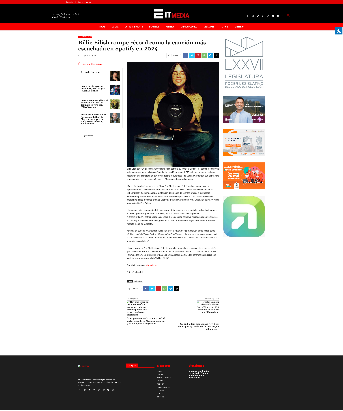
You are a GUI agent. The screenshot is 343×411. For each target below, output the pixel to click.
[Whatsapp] (282, 16)
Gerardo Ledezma (90, 72)
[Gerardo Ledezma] (115, 76)
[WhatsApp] (204, 55)
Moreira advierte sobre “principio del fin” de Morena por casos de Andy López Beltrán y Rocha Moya (93, 119)
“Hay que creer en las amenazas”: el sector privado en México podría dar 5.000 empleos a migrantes (146, 321)
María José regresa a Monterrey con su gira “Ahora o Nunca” (93, 88)
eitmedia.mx (152, 265)
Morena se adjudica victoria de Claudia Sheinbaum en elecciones (199, 374)
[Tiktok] (267, 16)
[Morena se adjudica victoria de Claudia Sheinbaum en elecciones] (214, 372)
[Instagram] (253, 16)
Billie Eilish (138, 281)
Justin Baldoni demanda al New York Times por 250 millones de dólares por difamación (198, 326)
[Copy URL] (216, 55)
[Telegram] (277, 16)
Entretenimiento (85, 37)
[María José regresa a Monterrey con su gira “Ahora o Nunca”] (115, 90)
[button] (288, 15)
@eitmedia (88, 135)
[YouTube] (272, 16)
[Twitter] (258, 16)
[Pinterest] (262, 16)
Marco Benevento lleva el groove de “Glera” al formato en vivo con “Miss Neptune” (94, 104)
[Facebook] (247, 16)
